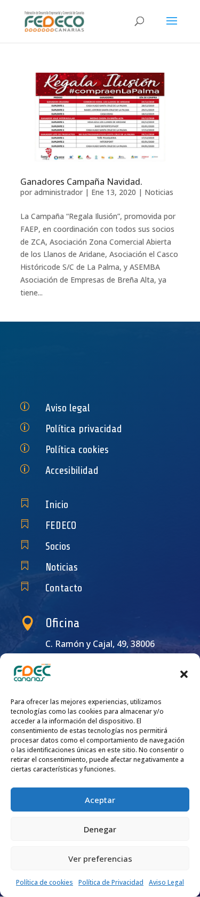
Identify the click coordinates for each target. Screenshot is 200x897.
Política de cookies (44, 882)
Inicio (56, 504)
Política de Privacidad (110, 882)
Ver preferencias (100, 858)
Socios (57, 546)
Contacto (63, 588)
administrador (58, 192)
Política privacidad (83, 429)
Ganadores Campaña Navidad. (81, 182)
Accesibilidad (72, 470)
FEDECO (61, 525)
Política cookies (77, 449)
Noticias (159, 192)
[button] (184, 674)
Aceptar (100, 799)
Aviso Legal (166, 882)
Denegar (100, 829)
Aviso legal (67, 408)
